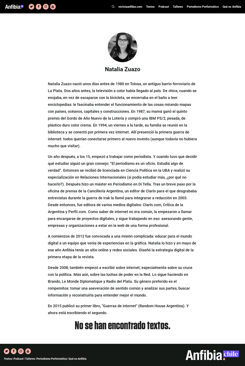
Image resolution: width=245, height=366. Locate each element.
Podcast (163, 6)
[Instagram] (45, 7)
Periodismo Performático (203, 6)
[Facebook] (38, 7)
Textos (150, 6)
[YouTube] (53, 7)
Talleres (178, 6)
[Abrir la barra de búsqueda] (113, 6)
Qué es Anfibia (232, 6)
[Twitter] (31, 7)
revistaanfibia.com (130, 6)
